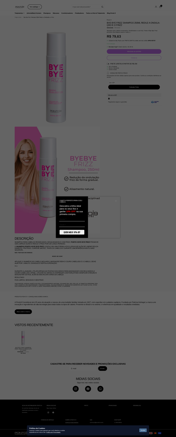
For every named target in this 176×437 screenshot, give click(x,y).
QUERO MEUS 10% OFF (72, 232)
